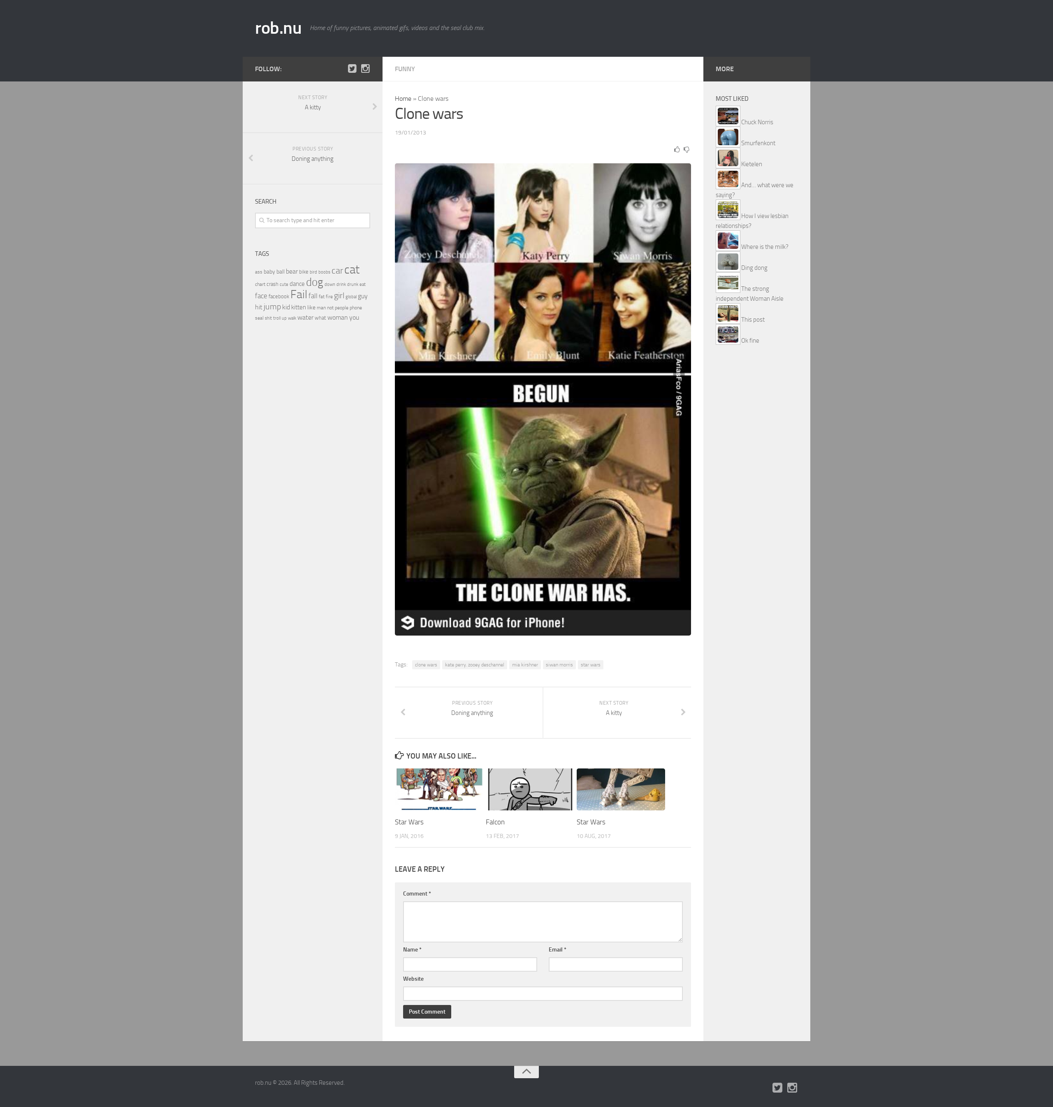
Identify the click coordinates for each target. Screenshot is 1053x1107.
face (261, 296)
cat (352, 269)
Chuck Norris (757, 122)
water (305, 317)
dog (314, 282)
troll (277, 318)
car (337, 270)
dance (297, 284)
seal (259, 318)
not (330, 308)
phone (356, 308)
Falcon (495, 822)
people (341, 307)
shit (268, 318)
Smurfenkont (758, 143)
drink (341, 284)
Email (557, 949)
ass (258, 272)
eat (363, 284)
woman (337, 317)
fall (313, 296)
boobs (324, 272)
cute (284, 284)
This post (753, 319)
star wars (591, 665)
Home (403, 98)
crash (272, 284)
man (321, 308)
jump (272, 306)
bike (303, 272)
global (351, 296)
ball (280, 271)
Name (412, 949)
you (354, 317)
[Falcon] (530, 789)
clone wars (426, 665)
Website (413, 978)
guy (363, 296)
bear (292, 271)
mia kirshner (525, 665)
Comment (417, 893)
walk (292, 318)
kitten (298, 307)
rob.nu (278, 28)
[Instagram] (365, 69)
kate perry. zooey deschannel (474, 665)
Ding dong (754, 268)
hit (258, 307)
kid (286, 307)
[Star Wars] (439, 789)
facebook (279, 296)
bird (313, 272)
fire (329, 296)
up (284, 318)
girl (339, 295)
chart (260, 284)
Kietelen (751, 164)
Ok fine (750, 340)
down (330, 284)
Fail (298, 294)
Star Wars (409, 822)
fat (322, 296)
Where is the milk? (765, 247)
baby (269, 271)
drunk (352, 284)
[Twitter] (352, 69)
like (311, 307)
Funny (405, 69)
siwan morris (559, 665)
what (320, 318)
